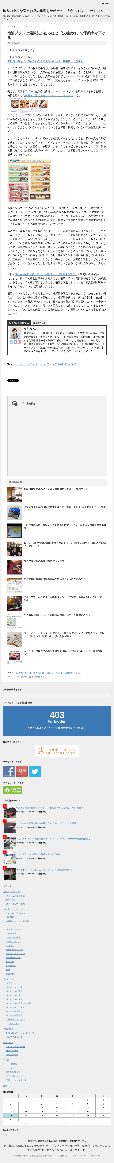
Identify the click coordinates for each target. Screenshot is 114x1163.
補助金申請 (11, 965)
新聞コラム (11, 899)
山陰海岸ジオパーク (15, 1019)
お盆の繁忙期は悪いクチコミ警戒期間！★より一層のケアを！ (57, 489)
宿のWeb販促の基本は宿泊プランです (44, 561)
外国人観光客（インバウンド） (20, 1033)
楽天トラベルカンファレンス (19, 1076)
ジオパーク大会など (15, 1011)
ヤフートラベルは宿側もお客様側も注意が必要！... (40, 854)
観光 (8, 969)
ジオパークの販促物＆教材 (18, 1003)
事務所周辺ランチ (14, 949)
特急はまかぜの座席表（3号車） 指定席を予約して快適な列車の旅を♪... (50, 807)
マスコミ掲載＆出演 (15, 895)
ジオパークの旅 (13, 995)
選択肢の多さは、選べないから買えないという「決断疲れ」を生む (45, 61)
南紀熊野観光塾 (13, 1072)
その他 (6, 1060)
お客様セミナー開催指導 (17, 921)
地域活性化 (8, 1029)
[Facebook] (15, 342)
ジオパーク (8, 979)
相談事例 (10, 961)
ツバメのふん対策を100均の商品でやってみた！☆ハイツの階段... (47, 823)
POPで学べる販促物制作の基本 (31, 676)
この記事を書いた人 (20, 323)
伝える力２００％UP (15, 953)
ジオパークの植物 (14, 999)
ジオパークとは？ (14, 987)
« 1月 (26, 1123)
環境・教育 (8, 1042)
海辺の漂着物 (12, 1054)
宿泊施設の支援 (67, 364)
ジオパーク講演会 (14, 1015)
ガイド (9, 983)
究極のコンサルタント (16, 1080)
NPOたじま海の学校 (15, 1046)
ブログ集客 (11, 933)
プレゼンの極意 (13, 937)
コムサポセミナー (14, 929)
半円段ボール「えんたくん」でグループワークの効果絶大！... (45, 870)
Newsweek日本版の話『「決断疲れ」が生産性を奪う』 (46, 274)
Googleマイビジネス (15, 913)
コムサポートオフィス (25, 364)
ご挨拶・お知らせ (11, 891)
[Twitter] (11, 342)
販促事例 (10, 973)
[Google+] (19, 342)
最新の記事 (40, 323)
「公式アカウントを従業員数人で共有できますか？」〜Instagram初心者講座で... (54, 839)
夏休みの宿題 (12, 1050)
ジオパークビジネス (15, 1007)
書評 (5, 1086)
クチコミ (10, 925)
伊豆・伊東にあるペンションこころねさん (49, 95)
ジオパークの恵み (14, 991)
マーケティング (48, 364)
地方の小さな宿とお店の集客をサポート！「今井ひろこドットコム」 (55, 11)
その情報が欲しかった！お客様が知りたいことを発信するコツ (57, 615)
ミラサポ (10, 945)
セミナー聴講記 (10, 1064)
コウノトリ (14, 1023)
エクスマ (10, 1068)
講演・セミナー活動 (15, 904)
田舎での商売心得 (14, 1037)
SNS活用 (10, 917)
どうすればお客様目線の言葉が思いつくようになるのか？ (55, 579)
